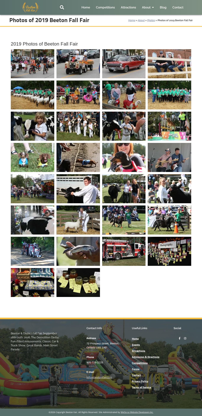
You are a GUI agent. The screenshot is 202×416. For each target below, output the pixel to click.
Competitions (105, 7)
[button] (61, 7)
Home (85, 7)
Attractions (128, 7)
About (146, 7)
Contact (177, 7)
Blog (163, 7)
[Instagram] (185, 338)
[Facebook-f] (179, 338)
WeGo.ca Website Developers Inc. (137, 412)
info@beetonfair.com (99, 377)
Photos (151, 20)
